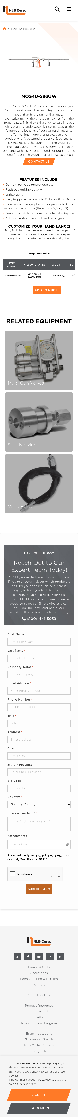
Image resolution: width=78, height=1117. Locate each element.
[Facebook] (28, 956)
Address (14, 732)
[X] (17, 956)
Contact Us (39, 161)
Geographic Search (39, 1039)
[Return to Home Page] (21, 10)
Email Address (19, 683)
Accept (39, 1095)
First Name (16, 634)
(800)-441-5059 (41, 619)
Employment (39, 1011)
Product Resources (39, 1005)
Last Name (16, 650)
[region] (39, 1086)
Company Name (20, 667)
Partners (39, 984)
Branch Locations (39, 1033)
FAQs (39, 1017)
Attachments (17, 836)
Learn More (39, 1108)
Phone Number (19, 699)
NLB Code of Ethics (39, 1045)
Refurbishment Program (39, 1023)
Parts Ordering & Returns (39, 979)
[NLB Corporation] (4, 29)
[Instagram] (60, 956)
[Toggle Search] (57, 9)
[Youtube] (39, 956)
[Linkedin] (50, 956)
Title (11, 716)
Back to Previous (23, 29)
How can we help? (22, 813)
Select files (67, 844)
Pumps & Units (39, 967)
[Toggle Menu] (69, 9)
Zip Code (14, 781)
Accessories (39, 973)
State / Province (20, 764)
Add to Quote (47, 290)
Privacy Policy (39, 1051)
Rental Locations (39, 995)
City (11, 748)
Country (14, 797)
